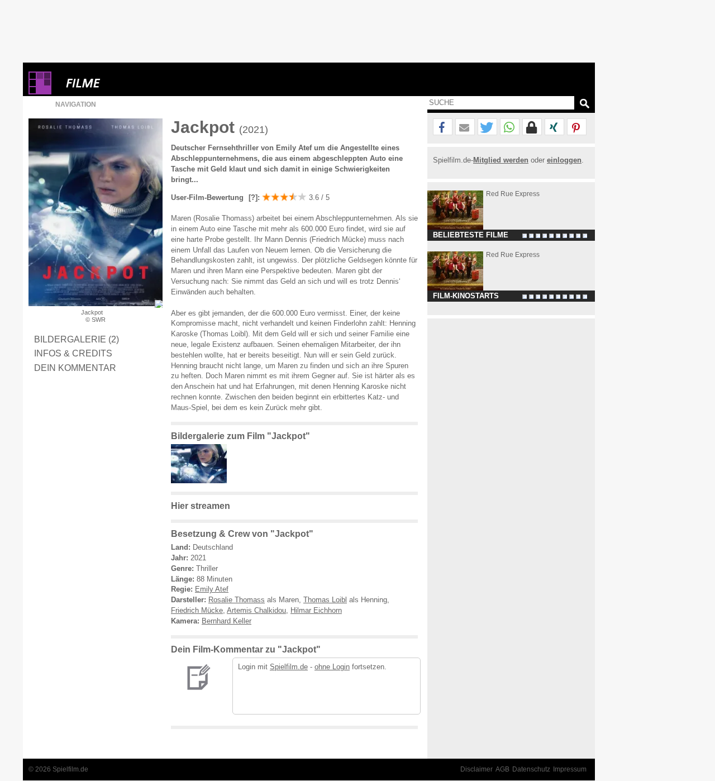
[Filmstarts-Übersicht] (123, 83)
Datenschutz (531, 769)
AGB (502, 769)
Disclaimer (476, 769)
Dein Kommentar (75, 368)
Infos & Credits (73, 353)
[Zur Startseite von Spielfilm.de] (39, 92)
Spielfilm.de (289, 667)
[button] (442, 127)
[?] (252, 197)
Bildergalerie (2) (76, 339)
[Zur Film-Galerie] (201, 481)
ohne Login (332, 667)
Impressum (570, 769)
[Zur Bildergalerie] (159, 304)
